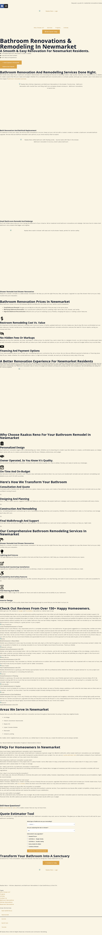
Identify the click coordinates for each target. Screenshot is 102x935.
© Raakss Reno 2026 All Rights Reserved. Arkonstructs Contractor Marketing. (23, 932)
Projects (57, 27)
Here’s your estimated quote (37, 851)
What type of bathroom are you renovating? (39, 821)
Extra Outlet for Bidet (35, 844)
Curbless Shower (34, 846)
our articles (21, 783)
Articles (66, 27)
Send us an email (5, 808)
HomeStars (29, 611)
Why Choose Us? (39, 27)
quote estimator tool (70, 755)
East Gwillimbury (7, 910)
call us (15, 808)
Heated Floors (33, 836)
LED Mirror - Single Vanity (36, 839)
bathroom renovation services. (17, 79)
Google (21, 611)
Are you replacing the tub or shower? (37, 827)
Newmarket (5, 914)
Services (49, 27)
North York (5, 923)
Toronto (4, 927)
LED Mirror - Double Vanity (36, 841)
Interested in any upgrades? (35, 833)
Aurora (4, 919)
